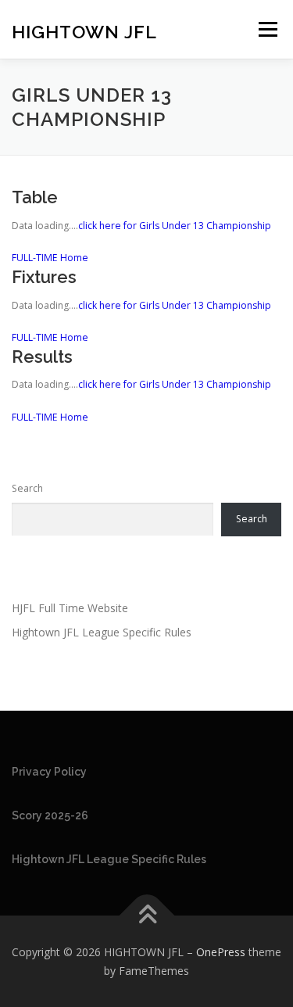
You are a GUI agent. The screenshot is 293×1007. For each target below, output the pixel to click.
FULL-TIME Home (50, 257)
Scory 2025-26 (50, 815)
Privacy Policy (49, 771)
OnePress (220, 951)
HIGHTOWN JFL (84, 30)
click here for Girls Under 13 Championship (174, 225)
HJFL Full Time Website (70, 607)
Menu (267, 29)
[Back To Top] (146, 916)
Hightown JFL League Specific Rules (101, 632)
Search (27, 488)
